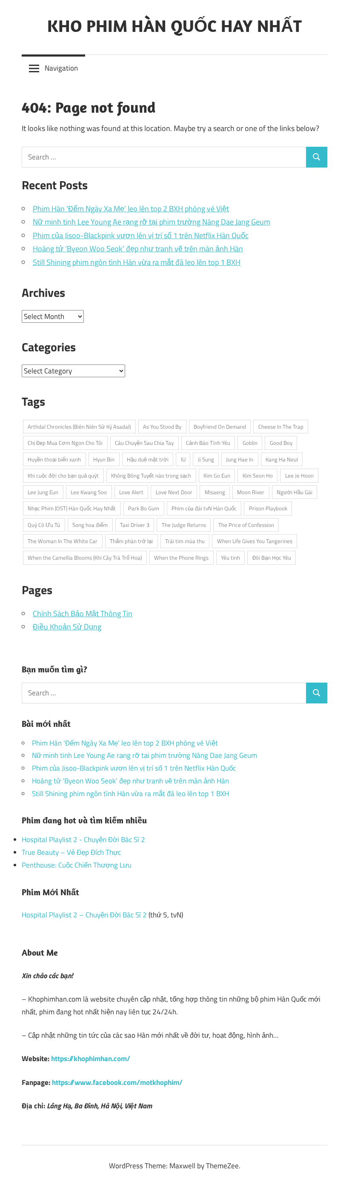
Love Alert (131, 492)
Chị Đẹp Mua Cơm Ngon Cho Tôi (65, 442)
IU (183, 459)
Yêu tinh (230, 557)
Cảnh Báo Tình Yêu (208, 442)
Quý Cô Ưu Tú (44, 525)
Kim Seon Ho (258, 475)
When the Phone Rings (181, 557)
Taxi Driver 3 (134, 525)
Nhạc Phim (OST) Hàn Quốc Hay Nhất (72, 508)
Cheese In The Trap (280, 426)
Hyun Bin (103, 459)
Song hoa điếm (90, 525)
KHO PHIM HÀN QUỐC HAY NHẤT (174, 25)
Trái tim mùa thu (185, 541)
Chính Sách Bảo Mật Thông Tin (82, 613)
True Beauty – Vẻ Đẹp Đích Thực (71, 852)
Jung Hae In (239, 459)
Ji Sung (206, 459)
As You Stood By (162, 426)
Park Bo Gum (143, 508)
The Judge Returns (184, 525)
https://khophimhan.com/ (90, 1058)
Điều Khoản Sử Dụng (67, 626)
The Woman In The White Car (62, 541)
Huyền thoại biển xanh (54, 459)
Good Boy (281, 442)
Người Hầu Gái (294, 492)
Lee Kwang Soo (89, 492)
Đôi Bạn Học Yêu (271, 557)
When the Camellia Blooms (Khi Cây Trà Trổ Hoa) (85, 557)
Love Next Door (174, 492)
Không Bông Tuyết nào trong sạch (151, 475)
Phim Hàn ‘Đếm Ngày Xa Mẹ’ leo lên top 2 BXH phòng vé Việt (131, 208)
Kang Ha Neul (282, 459)
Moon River (250, 492)
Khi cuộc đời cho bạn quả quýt (63, 475)
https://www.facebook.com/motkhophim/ (117, 1082)
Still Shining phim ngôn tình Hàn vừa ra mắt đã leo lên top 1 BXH (136, 262)
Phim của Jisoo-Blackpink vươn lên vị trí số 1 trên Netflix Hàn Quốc (141, 235)
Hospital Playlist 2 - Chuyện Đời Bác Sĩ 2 (83, 839)
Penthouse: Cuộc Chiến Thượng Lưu (77, 865)
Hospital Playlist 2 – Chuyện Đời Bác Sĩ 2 (84, 914)
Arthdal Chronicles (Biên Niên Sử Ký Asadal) (79, 426)
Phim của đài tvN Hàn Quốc (204, 508)
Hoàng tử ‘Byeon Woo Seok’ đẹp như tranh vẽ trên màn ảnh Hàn (138, 248)
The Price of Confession (246, 525)
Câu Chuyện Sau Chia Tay (144, 442)
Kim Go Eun (216, 475)
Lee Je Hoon (299, 475)
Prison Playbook (268, 508)
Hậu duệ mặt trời (148, 459)
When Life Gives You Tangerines (254, 541)
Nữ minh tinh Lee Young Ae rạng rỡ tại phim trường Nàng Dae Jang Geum (151, 222)
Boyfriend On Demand (220, 426)
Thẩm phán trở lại (131, 541)
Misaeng (215, 492)
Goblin (250, 442)
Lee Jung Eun (43, 492)
